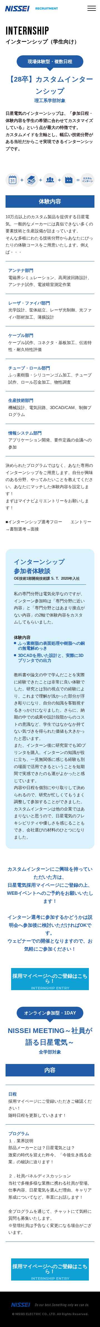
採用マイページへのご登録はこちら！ (50, 981)
